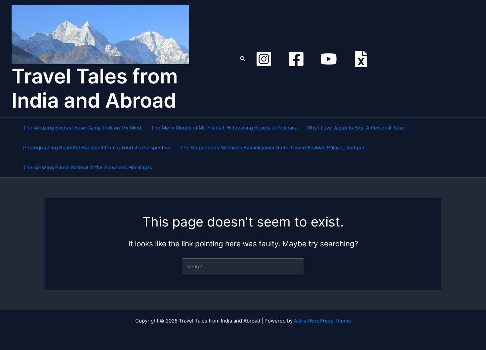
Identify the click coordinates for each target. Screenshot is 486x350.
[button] (243, 59)
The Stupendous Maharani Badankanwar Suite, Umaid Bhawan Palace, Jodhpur (272, 147)
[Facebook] (296, 59)
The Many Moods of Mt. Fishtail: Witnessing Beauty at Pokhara (224, 128)
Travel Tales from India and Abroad (95, 88)
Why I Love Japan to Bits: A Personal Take (355, 128)
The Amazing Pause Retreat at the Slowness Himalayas (87, 167)
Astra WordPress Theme (322, 321)
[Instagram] (264, 59)
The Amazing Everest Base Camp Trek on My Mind (82, 128)
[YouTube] (328, 59)
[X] (361, 59)
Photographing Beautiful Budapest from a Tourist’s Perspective (96, 147)
